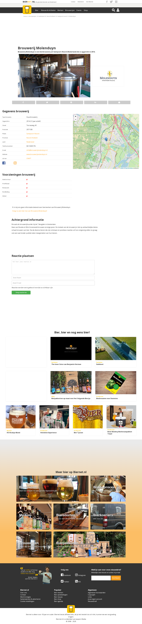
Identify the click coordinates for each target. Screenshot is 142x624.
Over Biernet (89, 2)
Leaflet (121, 168)
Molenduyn (72, 16)
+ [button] (75, 116)
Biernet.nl (59, 619)
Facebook (67, 575)
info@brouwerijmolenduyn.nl (37, 150)
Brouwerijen (70, 10)
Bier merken (58, 593)
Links (90, 597)
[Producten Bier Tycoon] (88, 416)
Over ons (23, 593)
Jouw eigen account (95, 599)
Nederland (41, 16)
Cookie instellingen (27, 601)
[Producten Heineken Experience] (54, 416)
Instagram (82, 575)
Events (79, 10)
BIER (25, 1)
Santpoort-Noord (32, 134)
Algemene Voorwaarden (96, 593)
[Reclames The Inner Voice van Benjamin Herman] (71, 348)
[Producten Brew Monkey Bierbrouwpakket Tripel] (121, 416)
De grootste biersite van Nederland (46, 2)
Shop (86, 10)
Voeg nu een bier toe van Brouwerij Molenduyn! (29, 211)
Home (25, 16)
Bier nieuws (58, 597)
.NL (33, 1)
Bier (36, 10)
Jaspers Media (81, 619)
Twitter (66, 582)
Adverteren (81, 2)
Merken (60, 10)
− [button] (75, 119)
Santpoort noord (62, 16)
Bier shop (57, 599)
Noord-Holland (31, 138)
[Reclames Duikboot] (115, 348)
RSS (79, 582)
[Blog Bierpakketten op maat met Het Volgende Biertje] (71, 382)
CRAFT (28, 158)
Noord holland (51, 16)
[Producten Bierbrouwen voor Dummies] (115, 382)
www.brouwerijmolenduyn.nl (36, 154)
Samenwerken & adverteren (30, 599)
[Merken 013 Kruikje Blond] (21, 416)
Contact (73, 2)
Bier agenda (58, 601)
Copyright (91, 595)
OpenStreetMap (129, 168)
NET (29, 1)
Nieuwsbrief (92, 601)
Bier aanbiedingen (60, 595)
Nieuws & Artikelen (48, 10)
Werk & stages (25, 597)
